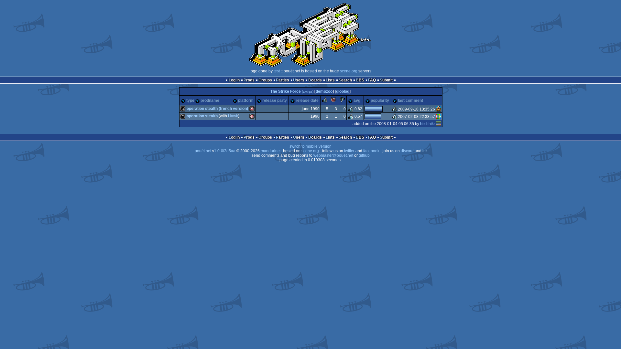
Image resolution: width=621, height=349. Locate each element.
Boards (315, 80)
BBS (360, 80)
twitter (349, 151)
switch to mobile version (310, 146)
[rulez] (324, 101)
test (277, 71)
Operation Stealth (202, 116)
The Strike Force (291, 91)
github (364, 155)
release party (274, 100)
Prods (249, 80)
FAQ (372, 80)
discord (407, 151)
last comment (410, 100)
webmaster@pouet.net (333, 155)
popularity (380, 100)
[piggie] (333, 101)
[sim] (438, 109)
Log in (234, 80)
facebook (371, 151)
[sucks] (342, 101)
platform (246, 100)
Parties (282, 80)
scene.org (348, 71)
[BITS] (438, 116)
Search (345, 80)
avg (357, 100)
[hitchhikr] (438, 124)
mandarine (270, 151)
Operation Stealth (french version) (217, 108)
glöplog (342, 91)
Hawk (233, 116)
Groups (265, 80)
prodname (210, 100)
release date (307, 100)
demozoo (324, 91)
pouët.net (203, 151)
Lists (330, 80)
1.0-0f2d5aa (224, 151)
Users (298, 80)
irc (424, 151)
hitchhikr (427, 124)
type (190, 100)
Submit (386, 80)
